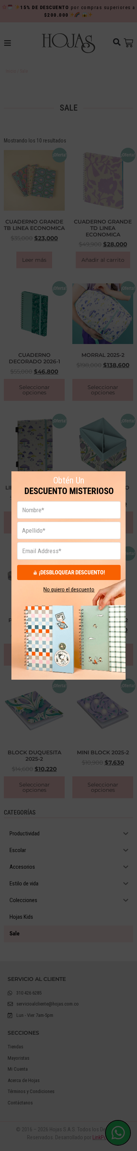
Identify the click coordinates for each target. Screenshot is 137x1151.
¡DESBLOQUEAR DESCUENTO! (72, 572)
